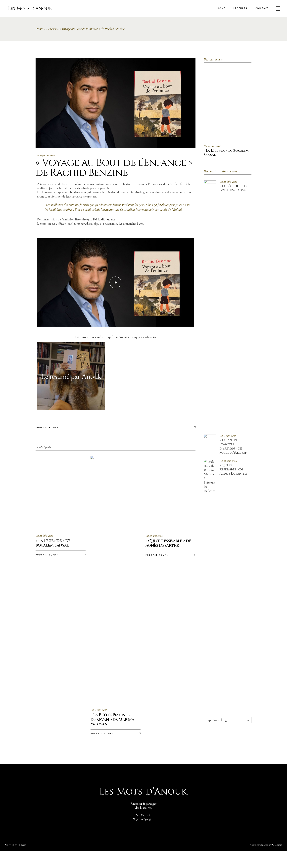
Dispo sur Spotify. (142, 819)
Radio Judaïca (106, 219)
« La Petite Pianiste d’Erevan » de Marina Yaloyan (234, 446)
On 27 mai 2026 (154, 535)
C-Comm (277, 844)
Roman (54, 427)
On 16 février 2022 (45, 155)
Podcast (51, 29)
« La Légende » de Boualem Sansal (234, 188)
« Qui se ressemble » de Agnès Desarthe (233, 469)
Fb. (136, 814)
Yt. (148, 814)
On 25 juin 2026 (44, 535)
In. (142, 814)
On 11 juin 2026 (99, 709)
